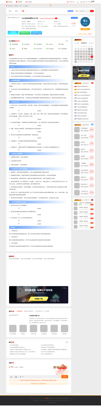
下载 (22, 11)
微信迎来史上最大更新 (82, 110)
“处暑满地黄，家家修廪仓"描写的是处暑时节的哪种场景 (54, 349)
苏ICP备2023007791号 (65, 400)
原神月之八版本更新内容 (83, 104)
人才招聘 (42, 398)
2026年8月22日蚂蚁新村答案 (48, 351)
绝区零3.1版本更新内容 (82, 98)
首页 (10, 11)
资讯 (16, 11)
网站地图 (57, 398)
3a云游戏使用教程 (14, 345)
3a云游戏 (25, 5)
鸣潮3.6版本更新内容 (82, 86)
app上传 (71, 398)
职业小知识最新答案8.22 (46, 354)
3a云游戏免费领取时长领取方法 (17, 347)
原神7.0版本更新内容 (82, 92)
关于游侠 (32, 398)
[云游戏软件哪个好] (18, 319)
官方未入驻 (70, 11)
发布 (64, 377)
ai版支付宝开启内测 (81, 115)
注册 (89, 1)
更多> (67, 40)
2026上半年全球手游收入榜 (83, 95)
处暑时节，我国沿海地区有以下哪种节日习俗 (20, 349)
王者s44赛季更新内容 (82, 107)
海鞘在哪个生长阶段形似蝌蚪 (48, 347)
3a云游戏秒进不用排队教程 (47, 345)
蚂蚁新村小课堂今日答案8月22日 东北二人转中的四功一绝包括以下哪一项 (27, 351)
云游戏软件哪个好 (34, 315)
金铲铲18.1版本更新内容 (83, 89)
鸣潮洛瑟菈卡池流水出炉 (83, 118)
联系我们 (52, 398)
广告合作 (37, 398)
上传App (75, 17)
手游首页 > (17, 5)
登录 (23, 376)
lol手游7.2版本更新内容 (82, 101)
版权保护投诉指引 (64, 398)
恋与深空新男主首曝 (82, 113)
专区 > (21, 5)
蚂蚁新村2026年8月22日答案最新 (18, 354)
